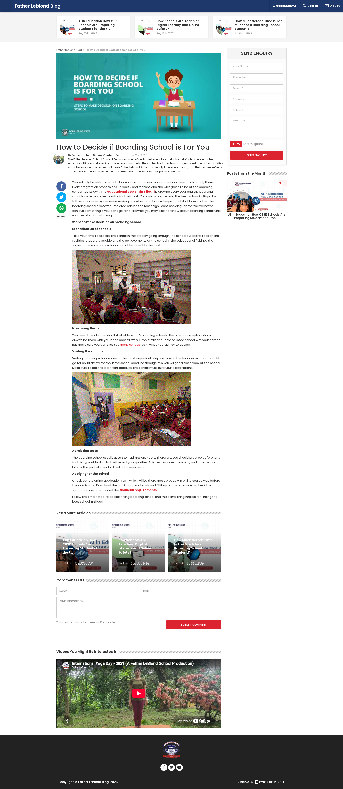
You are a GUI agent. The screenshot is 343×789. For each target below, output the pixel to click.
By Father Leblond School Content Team (95, 155)
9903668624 (285, 6)
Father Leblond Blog (38, 6)
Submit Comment (194, 625)
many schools (130, 345)
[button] (280, 183)
